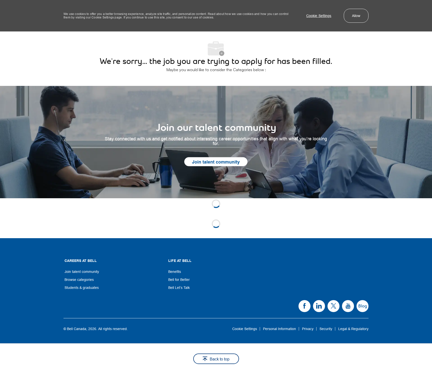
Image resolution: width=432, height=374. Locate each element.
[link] (216, 142)
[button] (319, 16)
